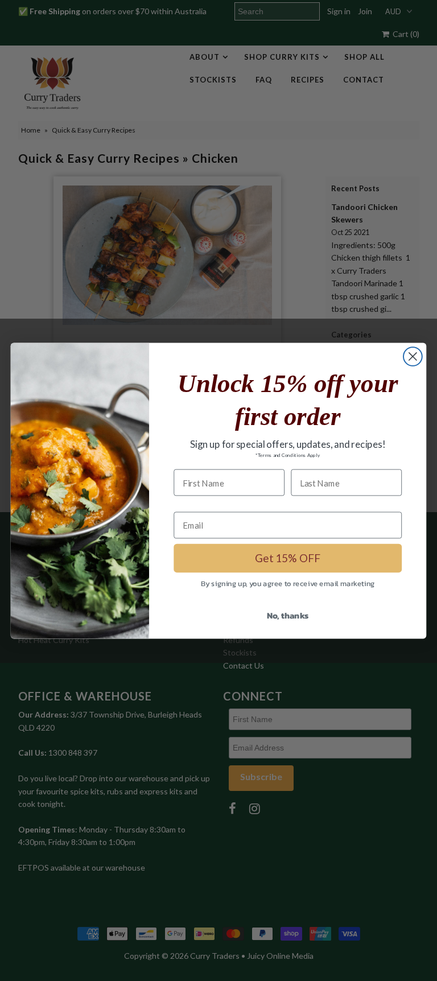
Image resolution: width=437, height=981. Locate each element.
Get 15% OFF (287, 557)
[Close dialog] (412, 356)
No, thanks (288, 614)
